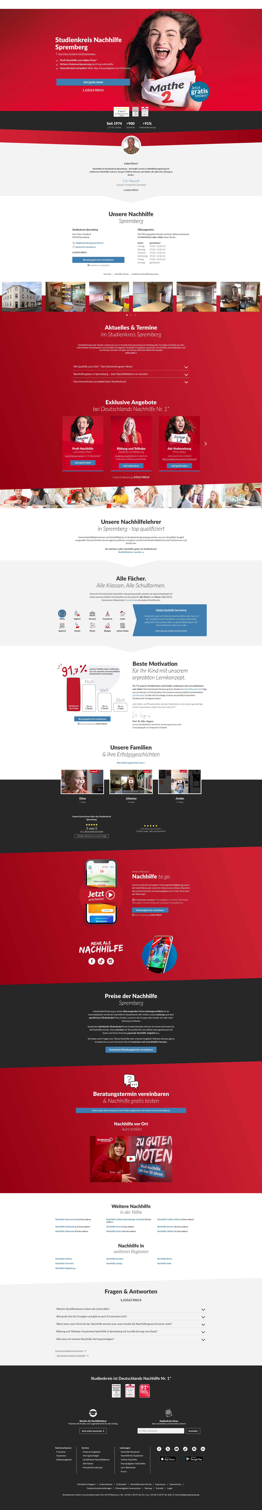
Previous (56, 443)
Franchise (61, 1451)
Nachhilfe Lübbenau (64, 1231)
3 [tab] (135, 315)
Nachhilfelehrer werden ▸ (131, 552)
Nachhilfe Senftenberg (65, 1226)
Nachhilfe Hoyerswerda (66, 1219)
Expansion (61, 1455)
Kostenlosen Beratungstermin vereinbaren (131, 1049)
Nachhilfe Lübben (165, 1231)
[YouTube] (176, 1449)
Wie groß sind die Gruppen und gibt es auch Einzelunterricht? (91, 1316)
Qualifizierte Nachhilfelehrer (96, 1459)
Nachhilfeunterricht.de (140, 1484)
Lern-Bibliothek (128, 1467)
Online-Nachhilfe (129, 1459)
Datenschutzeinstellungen (99, 1488)
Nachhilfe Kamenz (165, 1226)
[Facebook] (159, 1449)
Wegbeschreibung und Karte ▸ (89, 242)
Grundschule (131, 600)
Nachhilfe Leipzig (114, 1263)
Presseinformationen (93, 1467)
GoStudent (121, 1484)
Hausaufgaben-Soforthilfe (133, 1463)
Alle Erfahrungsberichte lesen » (131, 762)
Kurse (123, 1471)
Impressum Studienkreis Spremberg (69, 1351)
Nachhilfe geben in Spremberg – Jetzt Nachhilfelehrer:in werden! (110, 373)
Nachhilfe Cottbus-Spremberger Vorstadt (125, 1219)
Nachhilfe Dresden (114, 1258)
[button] (22, 297)
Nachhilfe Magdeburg (65, 1268)
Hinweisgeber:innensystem (128, 1488)
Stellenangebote (64, 1459)
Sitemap (148, 1488)
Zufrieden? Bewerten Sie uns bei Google (91, 836)
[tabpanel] (22, 297)
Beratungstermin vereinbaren (98, 259)
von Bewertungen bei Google (91, 831)
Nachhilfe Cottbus (63, 1258)
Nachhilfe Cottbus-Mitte (168, 1219)
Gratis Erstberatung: (131, 477)
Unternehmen (105, 1484)
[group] (83, 443)
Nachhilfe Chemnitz (64, 1263)
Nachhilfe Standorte (130, 1451)
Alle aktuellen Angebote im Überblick (71, 1356)
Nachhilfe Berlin (164, 1258)
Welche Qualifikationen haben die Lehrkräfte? (82, 1308)
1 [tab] (127, 315)
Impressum (160, 1484)
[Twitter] (168, 1449)
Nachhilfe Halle (164, 1263)
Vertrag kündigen (91, 1455)
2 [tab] (131, 315)
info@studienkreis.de (189, 1494)
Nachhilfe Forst (113, 1226)
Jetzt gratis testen (93, 82)
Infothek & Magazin (86, 1484)
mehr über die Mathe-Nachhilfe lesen (171, 630)
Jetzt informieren (131, 465)
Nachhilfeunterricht (193, 689)
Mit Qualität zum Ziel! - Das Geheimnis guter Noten (103, 366)
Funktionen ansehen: (145, 900)
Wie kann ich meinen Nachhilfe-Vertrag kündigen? (85, 1339)
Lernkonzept (138, 695)
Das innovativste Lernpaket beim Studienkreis (99, 381)
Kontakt (160, 1488)
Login (169, 1488)
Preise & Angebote (91, 1451)
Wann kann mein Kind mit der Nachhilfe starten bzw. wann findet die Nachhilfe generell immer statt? (114, 1323)
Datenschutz (175, 1484)
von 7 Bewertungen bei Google (121, 114)
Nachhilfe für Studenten (132, 1455)
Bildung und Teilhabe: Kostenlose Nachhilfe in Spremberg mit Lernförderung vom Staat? (106, 1331)
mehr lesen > (131, 352)
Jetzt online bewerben (92, 1431)
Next (205, 443)
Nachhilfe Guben (114, 1231)
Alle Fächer (88, 1463)
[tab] (62, 614)
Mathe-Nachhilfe (165, 610)
